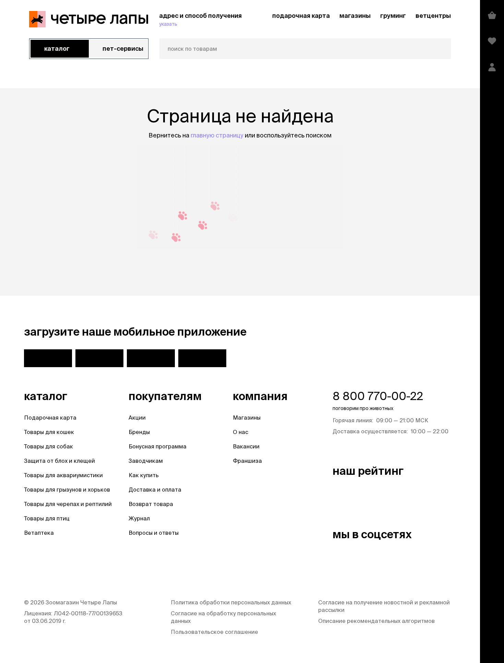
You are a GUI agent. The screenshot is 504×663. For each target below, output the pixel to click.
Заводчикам (146, 461)
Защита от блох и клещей (59, 461)
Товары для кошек (49, 432)
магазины (355, 15)
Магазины (247, 417)
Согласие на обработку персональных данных (223, 617)
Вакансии (246, 446)
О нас (240, 432)
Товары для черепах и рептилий (68, 504)
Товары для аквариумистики (63, 475)
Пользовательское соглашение (214, 632)
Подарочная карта (50, 417)
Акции (137, 417)
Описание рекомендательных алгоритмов (376, 621)
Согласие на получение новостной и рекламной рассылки (384, 606)
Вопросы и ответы (154, 533)
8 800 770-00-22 (378, 396)
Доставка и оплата (155, 489)
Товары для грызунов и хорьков (67, 489)
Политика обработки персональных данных (231, 602)
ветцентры (433, 15)
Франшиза (247, 461)
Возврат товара (151, 504)
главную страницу (217, 135)
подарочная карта (301, 15)
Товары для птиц (47, 518)
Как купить (144, 475)
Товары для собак (48, 446)
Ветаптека (39, 533)
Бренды (139, 432)
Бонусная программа (158, 446)
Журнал (139, 518)
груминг (393, 15)
